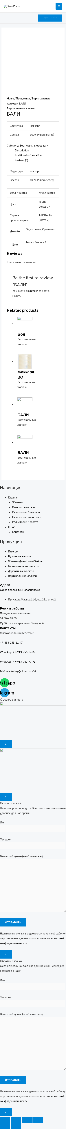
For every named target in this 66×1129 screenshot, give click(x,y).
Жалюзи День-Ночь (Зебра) (25, 561)
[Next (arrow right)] (16, 1126)
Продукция (23, 98)
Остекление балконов (26, 512)
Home (10, 98)
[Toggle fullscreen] (27, 1120)
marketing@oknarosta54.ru (22, 671)
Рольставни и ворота (25, 521)
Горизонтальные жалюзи (23, 566)
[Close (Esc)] (5, 1120)
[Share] (16, 1120)
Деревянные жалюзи (21, 571)
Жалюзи (17, 502)
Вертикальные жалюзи (21, 108)
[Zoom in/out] (37, 1120)
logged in (32, 290)
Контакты (18, 531)
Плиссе (13, 551)
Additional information (28, 155)
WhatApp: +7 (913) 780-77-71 (17, 661)
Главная (13, 497)
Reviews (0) (21, 160)
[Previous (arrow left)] (5, 1126)
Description (22, 150)
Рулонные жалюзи (19, 556)
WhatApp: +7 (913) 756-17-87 (17, 652)
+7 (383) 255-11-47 (14, 642)
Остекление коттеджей (26, 517)
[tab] (37, 150)
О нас (11, 527)
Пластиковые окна (23, 507)
